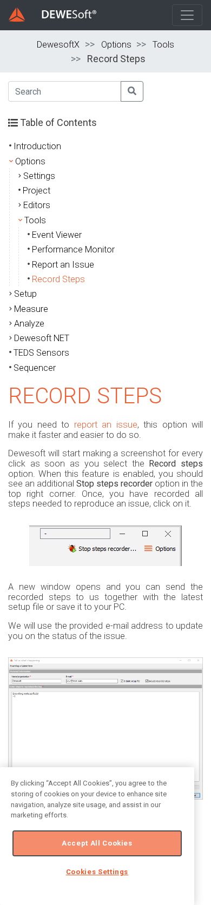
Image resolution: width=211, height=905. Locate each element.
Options (116, 44)
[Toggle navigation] (187, 15)
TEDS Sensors (41, 353)
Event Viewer (57, 235)
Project (36, 190)
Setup (25, 294)
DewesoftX (58, 44)
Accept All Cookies (97, 843)
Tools (163, 44)
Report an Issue (63, 264)
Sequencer (35, 368)
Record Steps (58, 279)
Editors (36, 205)
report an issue (105, 425)
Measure (31, 309)
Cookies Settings (97, 872)
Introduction (37, 146)
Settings (39, 176)
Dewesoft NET (41, 338)
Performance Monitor (73, 249)
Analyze (29, 323)
